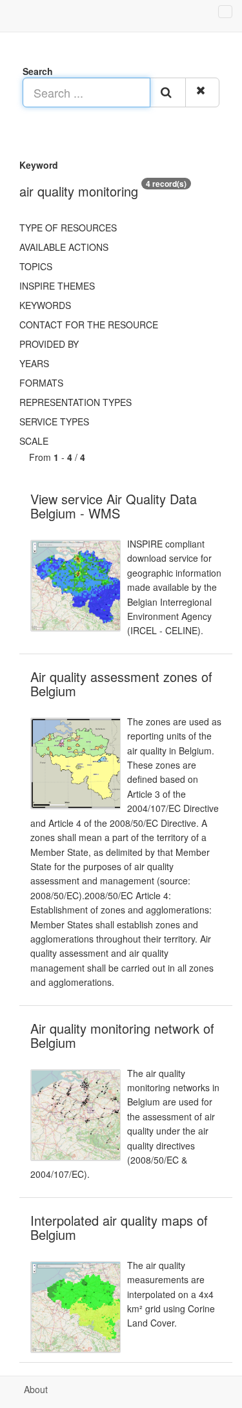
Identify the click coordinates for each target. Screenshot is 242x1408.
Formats (41, 382)
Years (34, 363)
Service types (54, 421)
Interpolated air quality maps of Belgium (119, 1227)
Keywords (45, 305)
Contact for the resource (88, 324)
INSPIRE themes (57, 285)
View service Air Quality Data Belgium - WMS (113, 505)
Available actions (63, 246)
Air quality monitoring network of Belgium (122, 1035)
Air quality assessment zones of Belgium (121, 683)
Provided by (49, 343)
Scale (33, 440)
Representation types (75, 402)
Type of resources (68, 227)
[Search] (168, 92)
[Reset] (202, 92)
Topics (35, 266)
